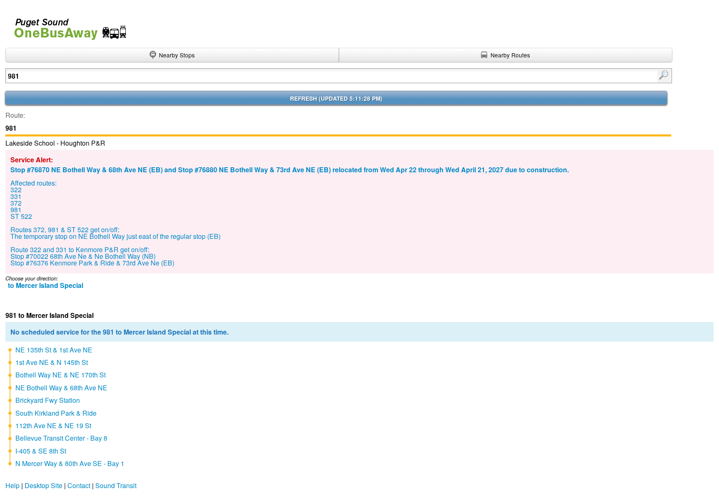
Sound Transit (115, 485)
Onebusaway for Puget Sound (66, 26)
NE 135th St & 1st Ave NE (53, 350)
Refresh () (336, 98)
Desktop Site (43, 485)
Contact (78, 485)
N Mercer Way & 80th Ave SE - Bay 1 (69, 463)
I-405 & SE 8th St (40, 451)
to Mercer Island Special (45, 285)
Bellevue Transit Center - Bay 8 (61, 438)
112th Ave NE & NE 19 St (53, 425)
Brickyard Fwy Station (47, 400)
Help (12, 485)
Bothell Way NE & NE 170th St (60, 374)
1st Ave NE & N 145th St (51, 362)
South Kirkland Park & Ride (56, 413)
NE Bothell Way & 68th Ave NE (61, 387)
